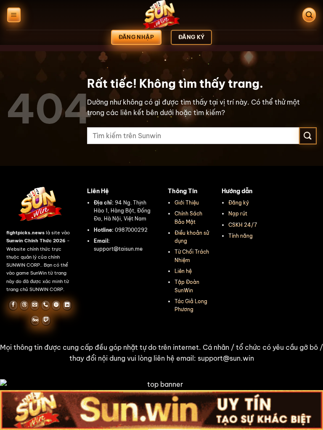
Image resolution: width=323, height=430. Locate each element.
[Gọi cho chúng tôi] (45, 305)
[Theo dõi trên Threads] (24, 305)
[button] (161, 353)
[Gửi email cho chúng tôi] (35, 305)
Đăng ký (238, 202)
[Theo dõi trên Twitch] (46, 320)
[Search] (309, 15)
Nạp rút (237, 213)
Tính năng (240, 236)
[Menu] (14, 15)
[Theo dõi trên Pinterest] (56, 305)
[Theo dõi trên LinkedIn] (67, 305)
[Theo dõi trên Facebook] (13, 305)
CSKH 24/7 (242, 225)
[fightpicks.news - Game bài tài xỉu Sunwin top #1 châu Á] (161, 15)
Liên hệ (183, 271)
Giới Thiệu (187, 202)
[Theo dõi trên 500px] (35, 320)
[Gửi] (308, 135)
